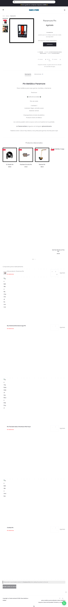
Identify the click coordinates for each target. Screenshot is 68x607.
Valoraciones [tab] (38, 74)
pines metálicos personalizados (49, 600)
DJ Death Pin (9, 164)
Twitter (48, 59)
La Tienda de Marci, (22, 126)
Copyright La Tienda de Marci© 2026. (12, 598)
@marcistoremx (47, 126)
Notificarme (50, 44)
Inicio (4, 16)
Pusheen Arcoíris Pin (26, 164)
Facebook (41, 59)
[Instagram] (62, 598)
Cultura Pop (51, 52)
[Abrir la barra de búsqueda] (34, 606)
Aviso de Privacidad (48, 602)
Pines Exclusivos (43, 53)
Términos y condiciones (59, 602)
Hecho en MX (56, 52)
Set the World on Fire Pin (58, 250)
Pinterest (56, 59)
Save (5, 20)
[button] (33, 259)
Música (7, 16)
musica (58, 53)
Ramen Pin (42, 164)
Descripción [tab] (28, 74)
